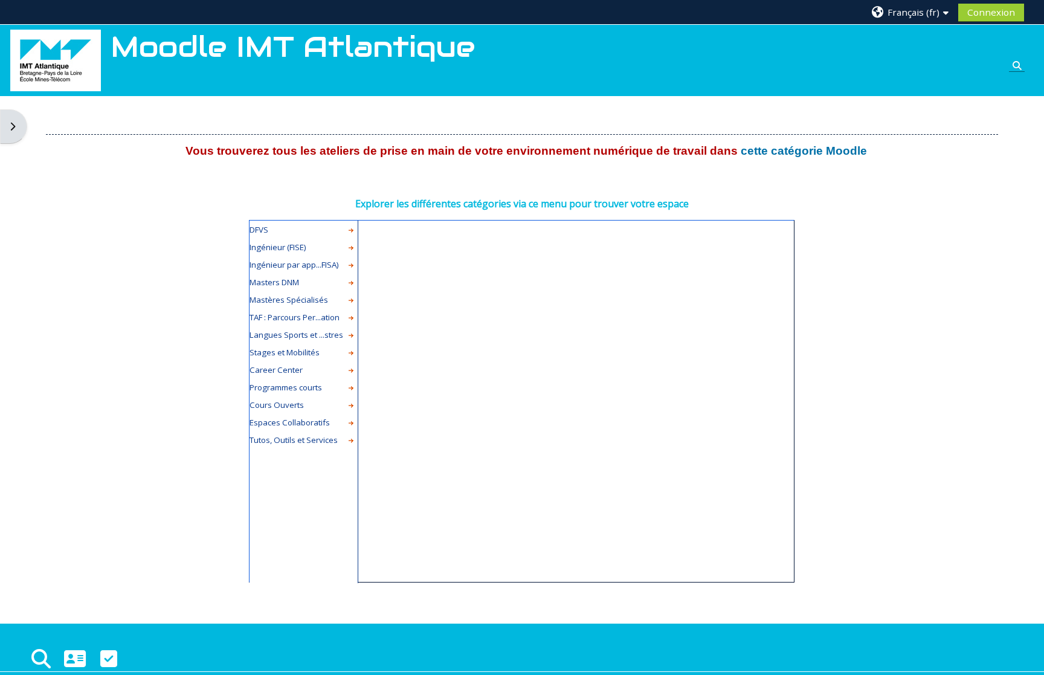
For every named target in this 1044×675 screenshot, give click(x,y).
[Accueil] (55, 59)
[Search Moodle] (41, 658)
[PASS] (75, 658)
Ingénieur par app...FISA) (294, 264)
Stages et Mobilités (285, 352)
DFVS (259, 229)
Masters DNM (274, 282)
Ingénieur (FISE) (278, 247)
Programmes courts (286, 387)
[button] (910, 11)
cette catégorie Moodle (804, 150)
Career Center (276, 369)
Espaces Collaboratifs (290, 422)
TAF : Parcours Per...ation (295, 317)
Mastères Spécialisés (289, 299)
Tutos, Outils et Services (294, 439)
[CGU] (109, 658)
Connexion (991, 12)
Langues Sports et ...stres (296, 334)
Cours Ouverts (277, 404)
